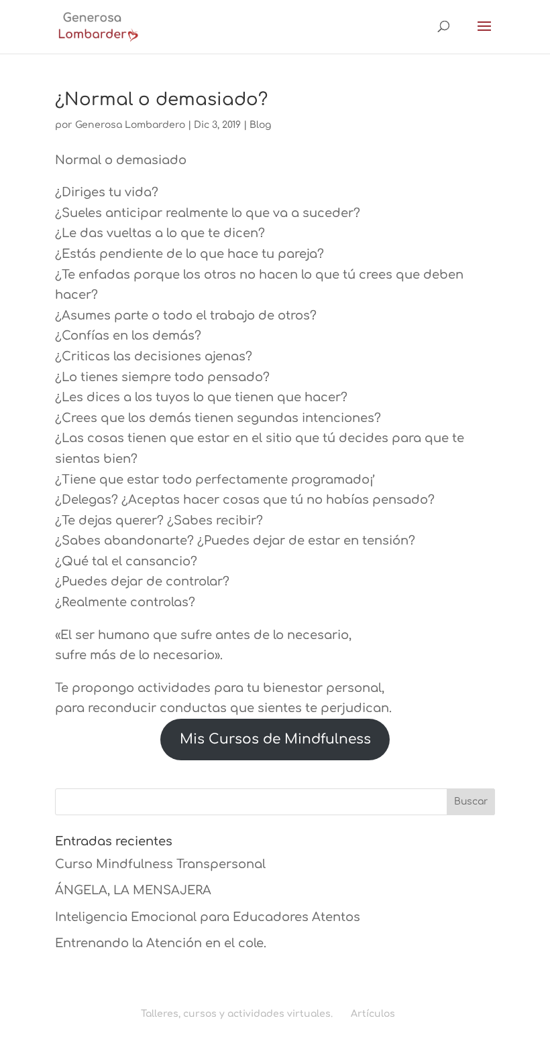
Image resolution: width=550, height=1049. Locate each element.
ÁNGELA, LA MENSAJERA (133, 890)
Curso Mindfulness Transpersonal (160, 864)
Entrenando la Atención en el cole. (160, 943)
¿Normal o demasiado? (161, 99)
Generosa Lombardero (130, 125)
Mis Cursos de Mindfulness (275, 739)
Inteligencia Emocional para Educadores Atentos (207, 917)
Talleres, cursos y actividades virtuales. (237, 1014)
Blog (260, 125)
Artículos (373, 1014)
